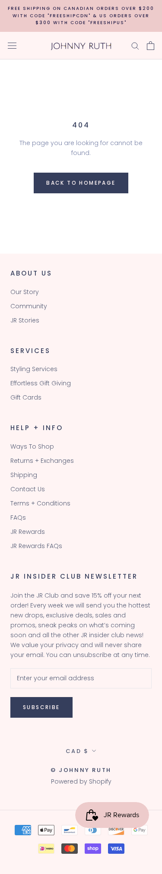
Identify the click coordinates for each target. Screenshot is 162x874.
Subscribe (41, 707)
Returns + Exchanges (42, 460)
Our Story (24, 292)
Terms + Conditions (40, 503)
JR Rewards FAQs (36, 546)
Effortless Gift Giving (40, 383)
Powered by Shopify (81, 781)
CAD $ (77, 751)
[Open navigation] (12, 45)
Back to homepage (80, 182)
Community (28, 306)
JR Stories (24, 320)
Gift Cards (25, 397)
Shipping (23, 475)
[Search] (135, 45)
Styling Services (33, 369)
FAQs (18, 517)
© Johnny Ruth (81, 770)
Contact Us (27, 489)
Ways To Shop (32, 446)
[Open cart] (150, 45)
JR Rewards (27, 531)
